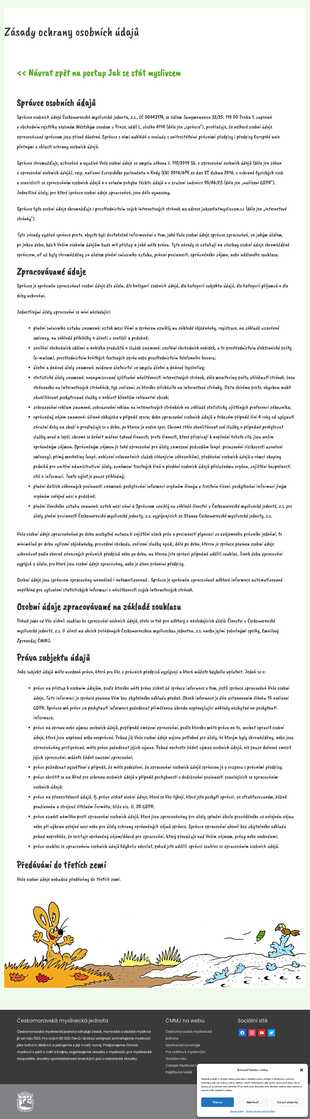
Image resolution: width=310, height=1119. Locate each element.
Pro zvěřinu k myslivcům (185, 1051)
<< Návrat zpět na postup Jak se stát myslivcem (99, 73)
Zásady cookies (237, 1111)
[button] (301, 1070)
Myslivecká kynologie (183, 1045)
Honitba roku (176, 1058)
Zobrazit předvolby (287, 1102)
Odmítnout (253, 1102)
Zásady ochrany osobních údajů (260, 1111)
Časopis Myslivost (180, 1065)
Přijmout (217, 1102)
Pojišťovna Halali (179, 1072)
